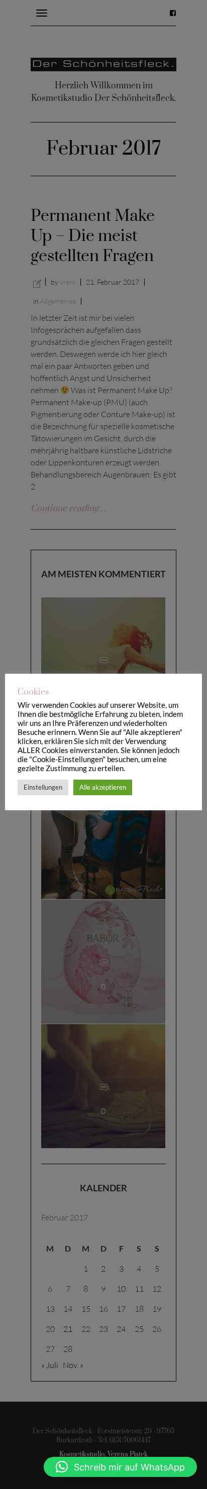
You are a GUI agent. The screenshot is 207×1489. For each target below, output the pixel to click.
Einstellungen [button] (43, 787)
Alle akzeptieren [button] (102, 787)
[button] (120, 1467)
